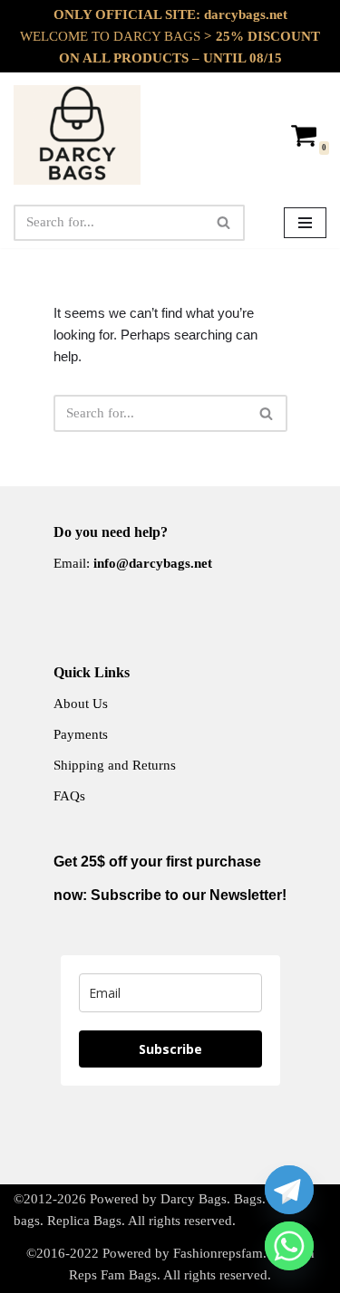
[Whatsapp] (289, 1245)
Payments (80, 734)
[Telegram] (289, 1189)
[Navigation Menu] (305, 222)
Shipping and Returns (114, 765)
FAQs (69, 796)
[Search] (224, 223)
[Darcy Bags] (77, 135)
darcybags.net (245, 14)
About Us (80, 703)
